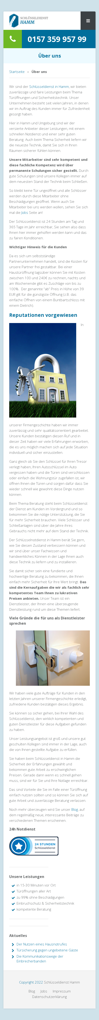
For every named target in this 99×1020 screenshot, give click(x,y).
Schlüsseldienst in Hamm (49, 86)
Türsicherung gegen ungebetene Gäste (47, 950)
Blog (74, 809)
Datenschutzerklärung (49, 996)
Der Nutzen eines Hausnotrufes (42, 944)
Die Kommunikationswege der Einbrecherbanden (40, 958)
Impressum (62, 991)
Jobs (24, 212)
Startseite (17, 71)
